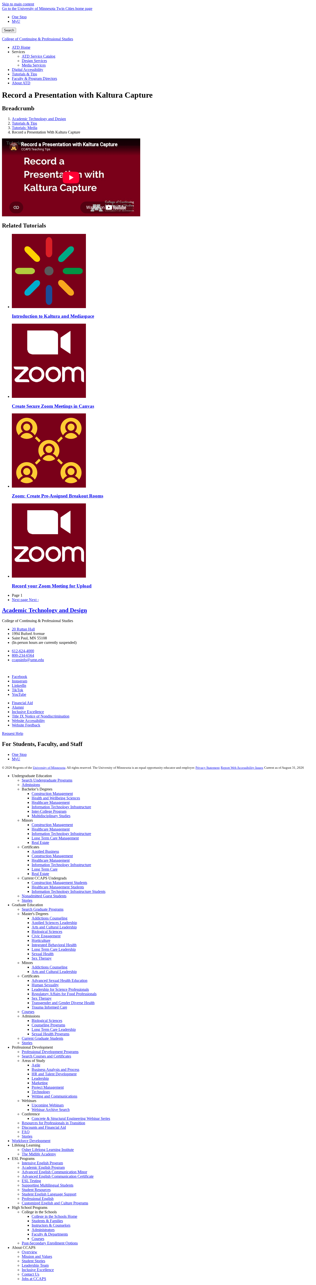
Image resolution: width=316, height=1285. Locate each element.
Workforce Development (31, 1141)
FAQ (26, 1132)
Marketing (40, 1083)
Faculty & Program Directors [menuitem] (34, 78)
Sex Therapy (42, 958)
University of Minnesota (49, 767)
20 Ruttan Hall (23, 629)
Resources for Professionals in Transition (53, 1123)
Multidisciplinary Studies (51, 816)
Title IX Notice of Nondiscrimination (40, 716)
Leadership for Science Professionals (60, 989)
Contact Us (30, 1274)
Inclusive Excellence (28, 712)
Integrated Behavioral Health (54, 945)
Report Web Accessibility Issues (242, 767)
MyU (16, 21)
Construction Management (52, 793)
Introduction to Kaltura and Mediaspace (53, 316)
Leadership (40, 1078)
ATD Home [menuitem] (21, 47)
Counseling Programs (48, 1025)
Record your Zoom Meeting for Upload (52, 585)
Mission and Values (37, 1256)
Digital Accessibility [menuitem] (27, 70)
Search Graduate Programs (42, 909)
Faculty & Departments (50, 1234)
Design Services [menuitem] (34, 61)
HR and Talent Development (54, 1074)
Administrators (43, 1230)
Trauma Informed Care (49, 1007)
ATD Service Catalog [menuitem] (38, 56)
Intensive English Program (42, 1163)
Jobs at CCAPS (34, 1279)
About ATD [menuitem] (21, 83)
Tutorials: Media (24, 128)
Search (9, 30)
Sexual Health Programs (50, 1034)
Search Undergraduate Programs (47, 780)
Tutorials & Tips (24, 123)
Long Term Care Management (55, 838)
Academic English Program (43, 1167)
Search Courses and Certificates (46, 1056)
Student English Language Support (49, 1194)
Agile (36, 1065)
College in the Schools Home (54, 1216)
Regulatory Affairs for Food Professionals (64, 994)
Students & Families (47, 1221)
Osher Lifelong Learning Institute (48, 1150)
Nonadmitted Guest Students (44, 896)
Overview (29, 1252)
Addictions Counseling (49, 918)
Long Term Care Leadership (54, 949)
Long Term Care (45, 869)
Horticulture (41, 940)
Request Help (12, 733)
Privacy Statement (208, 767)
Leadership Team (35, 1265)
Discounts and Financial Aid (44, 1127)
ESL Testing (31, 1181)
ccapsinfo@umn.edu (28, 660)
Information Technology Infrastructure (61, 807)
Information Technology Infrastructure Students (68, 891)
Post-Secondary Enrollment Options (50, 1243)
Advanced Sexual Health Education (59, 980)
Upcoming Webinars (48, 1105)
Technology (41, 1092)
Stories (27, 900)
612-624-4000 (23, 651)
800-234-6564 (23, 655)
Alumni (18, 707)
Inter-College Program (49, 811)
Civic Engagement (46, 936)
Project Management (48, 1087)
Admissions (31, 785)
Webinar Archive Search (51, 1109)
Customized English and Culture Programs (55, 1203)
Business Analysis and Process (55, 1069)
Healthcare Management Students (58, 887)
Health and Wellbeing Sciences (56, 798)
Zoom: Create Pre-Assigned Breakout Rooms (57, 495)
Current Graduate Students (42, 1038)
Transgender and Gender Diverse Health (63, 1003)
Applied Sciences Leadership (54, 923)
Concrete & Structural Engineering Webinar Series (71, 1118)
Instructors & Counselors (51, 1225)
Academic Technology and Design (39, 119)
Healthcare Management (51, 802)
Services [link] (18, 52)
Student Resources (36, 1190)
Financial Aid (22, 703)
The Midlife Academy (39, 1154)
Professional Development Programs (50, 1052)
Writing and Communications (54, 1096)
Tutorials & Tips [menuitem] (24, 74)
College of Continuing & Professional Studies (37, 39)
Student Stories (33, 1261)
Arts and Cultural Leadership (54, 927)
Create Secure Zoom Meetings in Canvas (53, 406)
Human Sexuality (45, 985)
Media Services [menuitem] (34, 65)
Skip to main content (18, 4)
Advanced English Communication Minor (54, 1172)
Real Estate (40, 842)
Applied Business (45, 851)
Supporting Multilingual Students (47, 1185)
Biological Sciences (47, 931)
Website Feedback (26, 725)
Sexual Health (43, 954)
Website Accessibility (28, 721)
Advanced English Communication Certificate (58, 1176)
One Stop (19, 17)
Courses (28, 1012)
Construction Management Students (59, 882)
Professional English (38, 1198)
